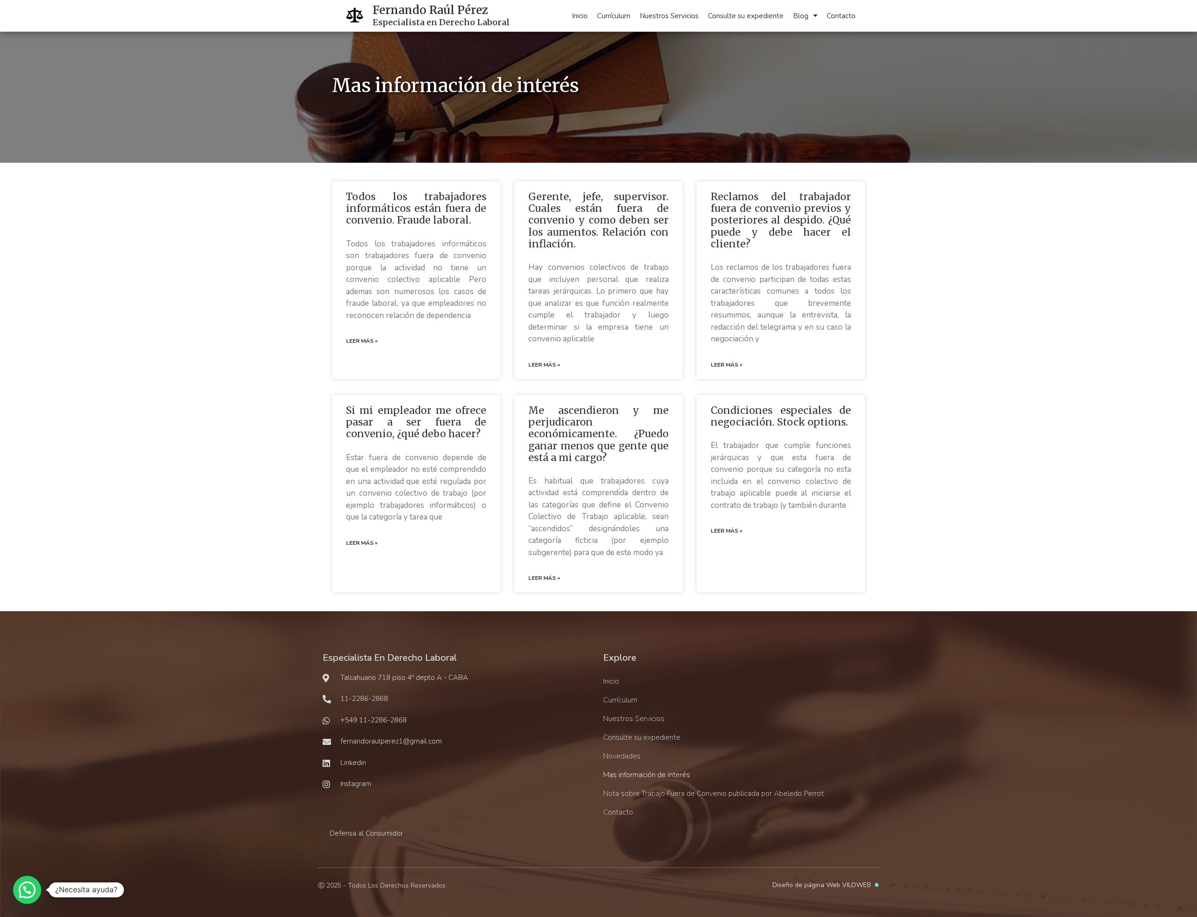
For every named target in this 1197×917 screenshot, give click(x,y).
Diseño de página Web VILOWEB (821, 885)
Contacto (841, 16)
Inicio (580, 16)
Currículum (613, 16)
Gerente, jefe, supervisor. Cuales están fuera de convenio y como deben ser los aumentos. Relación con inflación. (598, 220)
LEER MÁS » (362, 341)
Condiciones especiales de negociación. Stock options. (781, 416)
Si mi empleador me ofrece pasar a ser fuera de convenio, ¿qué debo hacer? (416, 422)
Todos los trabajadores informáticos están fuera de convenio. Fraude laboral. (416, 208)
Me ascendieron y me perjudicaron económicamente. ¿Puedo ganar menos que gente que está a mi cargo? (598, 434)
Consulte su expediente (746, 16)
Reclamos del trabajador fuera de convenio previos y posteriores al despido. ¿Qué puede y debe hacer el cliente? (781, 220)
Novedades (622, 756)
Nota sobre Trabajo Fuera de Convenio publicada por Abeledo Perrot (713, 793)
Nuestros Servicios (669, 16)
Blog (800, 16)
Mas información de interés (646, 775)
